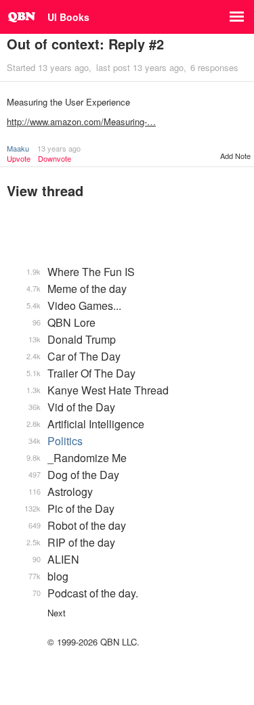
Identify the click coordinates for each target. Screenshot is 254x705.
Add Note (235, 155)
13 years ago (59, 148)
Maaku (18, 148)
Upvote (18, 158)
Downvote (54, 158)
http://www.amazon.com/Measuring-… (81, 121)
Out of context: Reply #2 (85, 43)
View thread (45, 190)
